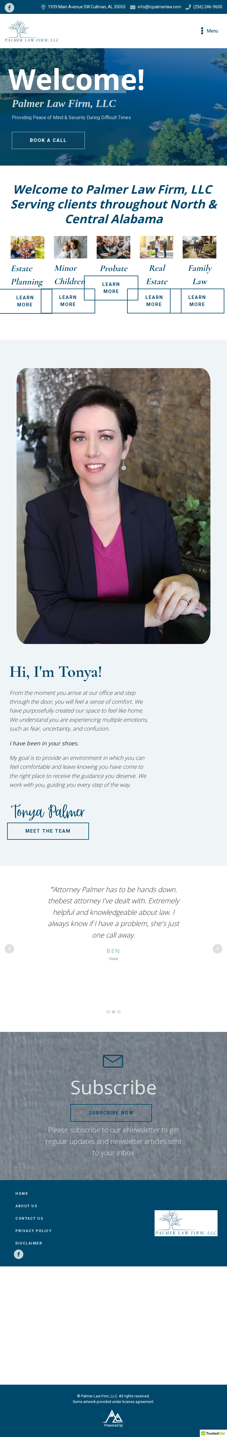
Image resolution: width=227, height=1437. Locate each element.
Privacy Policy (33, 1231)
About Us (26, 1206)
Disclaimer (28, 1243)
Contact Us (29, 1218)
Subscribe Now (111, 1113)
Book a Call (48, 140)
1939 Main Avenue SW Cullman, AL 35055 (87, 6)
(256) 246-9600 (207, 6)
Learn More (68, 300)
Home (21, 1194)
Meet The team (48, 831)
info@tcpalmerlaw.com (159, 6)
